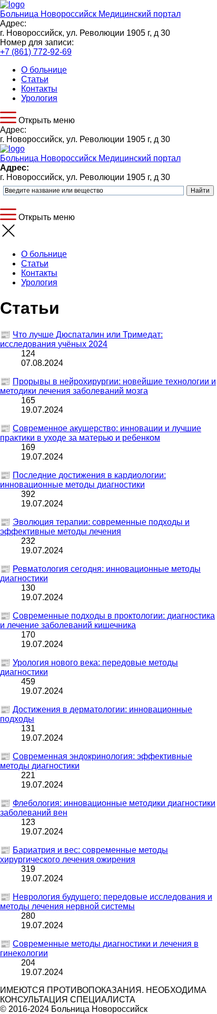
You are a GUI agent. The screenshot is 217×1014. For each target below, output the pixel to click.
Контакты (39, 88)
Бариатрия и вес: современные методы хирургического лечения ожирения (84, 855)
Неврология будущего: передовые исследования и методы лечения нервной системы (106, 901)
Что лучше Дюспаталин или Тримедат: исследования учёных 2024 (81, 339)
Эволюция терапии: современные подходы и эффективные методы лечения (95, 527)
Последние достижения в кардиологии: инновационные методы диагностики (83, 480)
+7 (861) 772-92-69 (36, 51)
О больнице (44, 69)
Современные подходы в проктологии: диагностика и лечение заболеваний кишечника (107, 620)
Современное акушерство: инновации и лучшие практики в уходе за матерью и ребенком (100, 433)
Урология (39, 98)
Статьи (34, 79)
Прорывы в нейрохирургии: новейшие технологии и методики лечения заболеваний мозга (108, 386)
